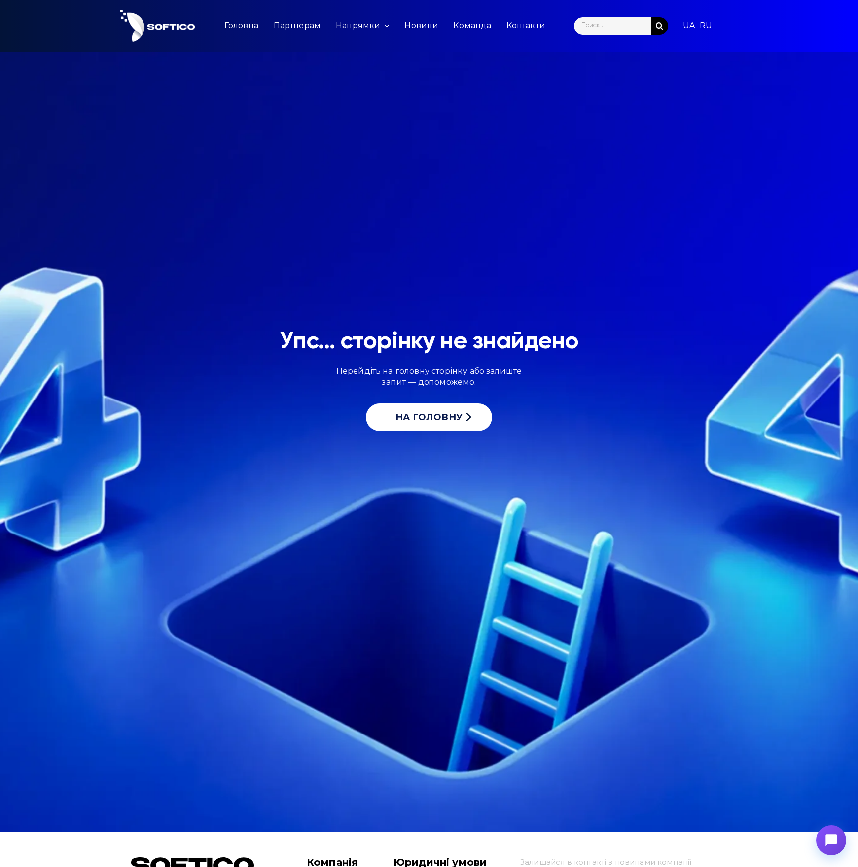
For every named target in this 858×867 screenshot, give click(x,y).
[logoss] (157, 26)
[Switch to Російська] (706, 25)
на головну (429, 417)
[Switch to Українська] (688, 25)
